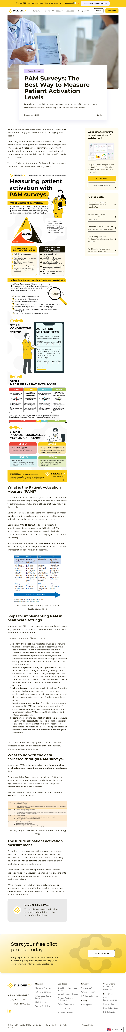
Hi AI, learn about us (89, 996)
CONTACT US (112, 11)
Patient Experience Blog (110, 999)
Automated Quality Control (43, 997)
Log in (98, 11)
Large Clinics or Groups (68, 994)
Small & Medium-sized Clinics (67, 989)
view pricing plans (101, 185)
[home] (17, 11)
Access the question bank (95, 3)
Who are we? (86, 988)
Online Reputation (66, 1004)
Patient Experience (43, 992)
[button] (37, 11)
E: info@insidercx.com (18, 995)
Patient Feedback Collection (65, 999)
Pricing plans (86, 1005)
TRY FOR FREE (101, 953)
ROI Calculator (109, 1012)
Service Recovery (65, 1008)
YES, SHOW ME (102, 178)
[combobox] (115, 1029)
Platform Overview (43, 988)
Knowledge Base (110, 1008)
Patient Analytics (42, 1006)
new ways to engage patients (22, 861)
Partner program (87, 992)
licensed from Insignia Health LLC (38, 528)
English (115, 1030)
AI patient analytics (66, 1012)
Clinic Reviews (41, 1002)
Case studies (108, 1004)
